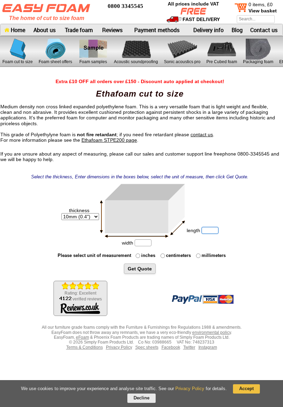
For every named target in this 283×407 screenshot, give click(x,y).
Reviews (112, 30)
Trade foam (79, 30)
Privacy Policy (189, 388)
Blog (237, 30)
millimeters (214, 255)
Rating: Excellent (83, 296)
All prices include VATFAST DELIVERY (194, 11)
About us (44, 30)
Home (17, 30)
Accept (246, 388)
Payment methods (156, 30)
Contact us (263, 30)
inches (148, 255)
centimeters (178, 255)
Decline (141, 397)
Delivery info (208, 30)
